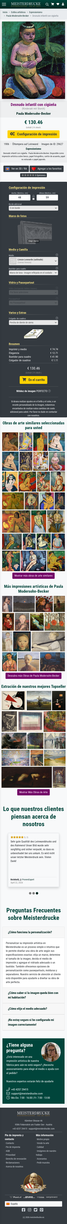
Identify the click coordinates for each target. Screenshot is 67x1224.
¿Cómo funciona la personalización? (30, 932)
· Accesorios (41, 1158)
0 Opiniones (40, 175)
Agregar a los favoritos (48, 168)
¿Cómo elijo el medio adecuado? (27, 1009)
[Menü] (4, 4)
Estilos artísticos (18, 12)
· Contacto (9, 1143)
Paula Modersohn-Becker (17, 15)
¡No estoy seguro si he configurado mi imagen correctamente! (31, 1022)
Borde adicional (15, 204)
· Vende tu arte (42, 1143)
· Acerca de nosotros (14, 1166)
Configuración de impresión (36, 134)
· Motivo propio (42, 1139)
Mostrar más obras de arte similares (33, 575)
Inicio (5, 12)
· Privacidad (10, 1155)
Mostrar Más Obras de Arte (33, 792)
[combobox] (33, 208)
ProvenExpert (28, 879)
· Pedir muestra (43, 1162)
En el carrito (35, 380)
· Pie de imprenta (12, 1147)
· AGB (7, 1151)
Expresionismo (35, 12)
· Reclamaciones (12, 1162)
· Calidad (40, 1147)
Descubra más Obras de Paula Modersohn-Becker (33, 675)
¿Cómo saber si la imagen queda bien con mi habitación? (33, 995)
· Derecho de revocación (15, 1158)
